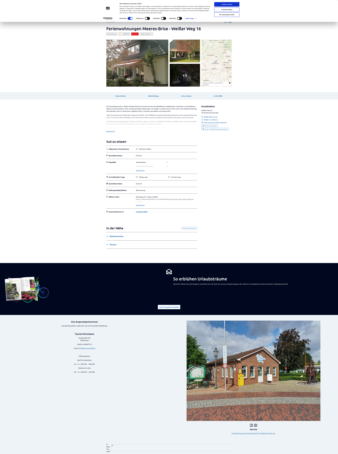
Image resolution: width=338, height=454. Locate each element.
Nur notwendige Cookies (226, 14)
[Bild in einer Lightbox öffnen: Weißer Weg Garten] (185, 51)
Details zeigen (189, 18)
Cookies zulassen (226, 4)
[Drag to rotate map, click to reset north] (203, 47)
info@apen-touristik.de (87, 348)
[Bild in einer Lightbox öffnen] (27, 289)
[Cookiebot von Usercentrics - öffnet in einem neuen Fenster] (108, 18)
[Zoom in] (203, 41)
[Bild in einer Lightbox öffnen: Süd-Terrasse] (185, 75)
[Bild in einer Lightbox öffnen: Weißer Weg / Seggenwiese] (137, 63)
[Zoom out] (203, 44)
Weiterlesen (110, 131)
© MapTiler (211, 83)
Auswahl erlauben (226, 9)
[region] (216, 63)
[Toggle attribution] (230, 83)
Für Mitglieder (263, 433)
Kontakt (234, 433)
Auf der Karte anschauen (189, 228)
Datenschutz (252, 433)
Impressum (242, 433)
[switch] (147, 18)
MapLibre (205, 83)
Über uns (272, 433)
